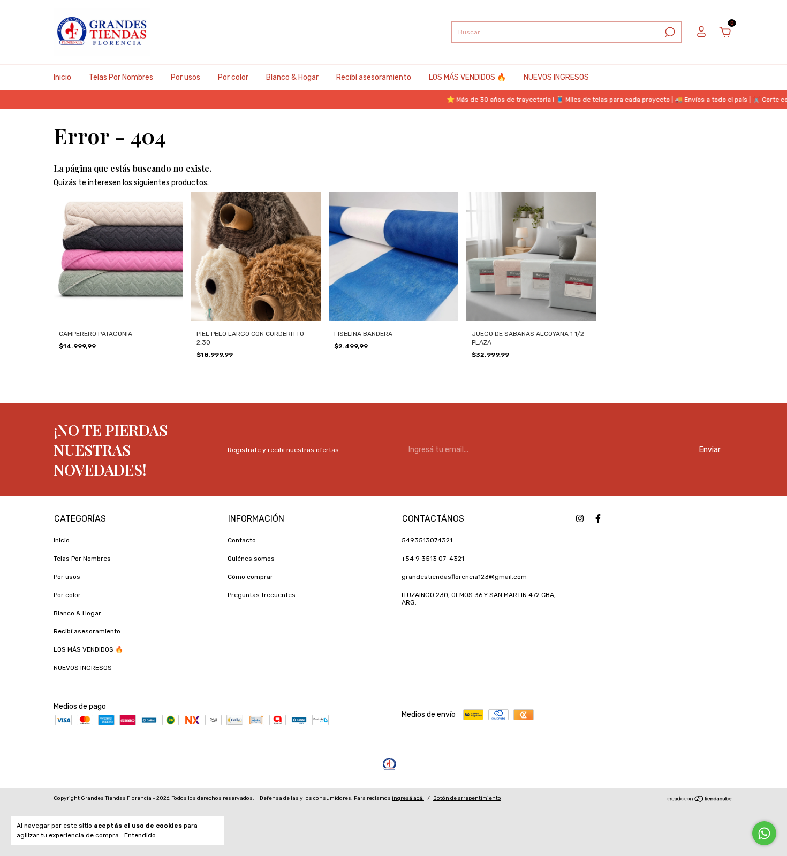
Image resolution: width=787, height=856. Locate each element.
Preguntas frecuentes (262, 595)
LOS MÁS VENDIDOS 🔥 (467, 77)
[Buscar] (669, 32)
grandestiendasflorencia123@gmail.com (464, 576)
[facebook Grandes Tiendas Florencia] (598, 518)
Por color (233, 77)
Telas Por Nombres (121, 77)
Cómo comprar (250, 576)
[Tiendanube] (700, 800)
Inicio (62, 77)
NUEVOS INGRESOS (556, 77)
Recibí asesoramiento (373, 77)
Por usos (185, 77)
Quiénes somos (251, 558)
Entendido (140, 835)
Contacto (242, 540)
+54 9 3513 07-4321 (433, 558)
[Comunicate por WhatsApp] (764, 833)
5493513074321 (427, 540)
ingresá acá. (408, 798)
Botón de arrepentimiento (467, 798)
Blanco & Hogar (292, 77)
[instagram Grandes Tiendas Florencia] (580, 518)
